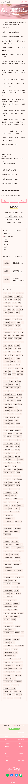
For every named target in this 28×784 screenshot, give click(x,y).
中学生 (11, 195)
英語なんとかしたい (8, 492)
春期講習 (5, 466)
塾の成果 (5, 456)
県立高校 (5, 407)
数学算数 (5, 348)
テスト (14, 351)
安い (16, 378)
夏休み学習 (14, 587)
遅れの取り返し (19, 427)
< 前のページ (5, 200)
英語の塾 (14, 469)
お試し (19, 381)
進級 (4, 378)
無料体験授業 (6, 462)
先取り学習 (6, 387)
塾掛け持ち (13, 400)
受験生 (5, 335)
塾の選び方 (14, 547)
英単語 (5, 355)
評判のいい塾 (6, 489)
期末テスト (16, 345)
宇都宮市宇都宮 (13, 387)
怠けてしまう (6, 554)
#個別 (21, 213)
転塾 (4, 436)
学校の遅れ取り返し (8, 528)
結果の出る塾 (6, 495)
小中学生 (13, 619)
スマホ (18, 361)
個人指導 (20, 410)
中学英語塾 (20, 469)
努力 (23, 391)
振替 (4, 400)
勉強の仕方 (13, 613)
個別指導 (16, 195)
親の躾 (11, 443)
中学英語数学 (6, 642)
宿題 (18, 332)
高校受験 (6, 244)
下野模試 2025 (6, 541)
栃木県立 (5, 404)
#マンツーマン (18, 219)
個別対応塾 (6, 511)
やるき (14, 374)
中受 (13, 449)
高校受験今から (7, 662)
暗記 (9, 355)
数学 (21, 694)
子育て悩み (9, 436)
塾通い (18, 417)
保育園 (5, 338)
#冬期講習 (15, 213)
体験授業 (12, 342)
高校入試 (14, 319)
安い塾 (10, 508)
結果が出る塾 (6, 394)
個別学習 (10, 433)
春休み (18, 322)
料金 (10, 302)
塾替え (22, 371)
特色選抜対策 (6, 671)
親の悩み (18, 525)
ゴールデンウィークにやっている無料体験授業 (13, 544)
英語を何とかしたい (8, 603)
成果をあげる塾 (7, 505)
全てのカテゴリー (8, 233)
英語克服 (17, 449)
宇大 (20, 325)
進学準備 (12, 642)
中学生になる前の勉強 (8, 557)
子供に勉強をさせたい (8, 623)
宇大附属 (12, 358)
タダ (16, 407)
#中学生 (8, 216)
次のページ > (23, 200)
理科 (4, 698)
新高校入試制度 (7, 649)
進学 (8, 378)
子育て (17, 335)
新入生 (5, 374)
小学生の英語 (12, 688)
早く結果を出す (7, 685)
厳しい (19, 387)
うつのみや (11, 325)
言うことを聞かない (18, 436)
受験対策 (11, 296)
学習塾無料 (13, 322)
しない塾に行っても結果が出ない (10, 538)
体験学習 (5, 668)
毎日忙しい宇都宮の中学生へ (9, 174)
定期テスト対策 (11, 427)
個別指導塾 (11, 407)
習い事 (15, 338)
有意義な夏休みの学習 (8, 596)
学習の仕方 (15, 636)
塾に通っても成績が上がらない (10, 570)
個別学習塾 (16, 433)
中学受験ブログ (19, 316)
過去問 (22, 332)
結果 (18, 374)
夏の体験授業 (20, 587)
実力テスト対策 (18, 413)
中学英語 (12, 423)
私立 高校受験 (6, 361)
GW (14, 332)
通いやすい (13, 394)
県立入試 (5, 306)
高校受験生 (14, 505)
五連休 (5, 351)
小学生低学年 (6, 423)
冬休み (5, 368)
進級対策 (5, 482)
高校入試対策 (13, 410)
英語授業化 (10, 338)
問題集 (5, 345)
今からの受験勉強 (18, 681)
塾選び (9, 374)
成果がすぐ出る (15, 685)
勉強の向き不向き (7, 636)
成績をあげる (18, 626)
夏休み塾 (5, 580)
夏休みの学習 (6, 593)
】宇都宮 (20, 319)
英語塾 (21, 355)
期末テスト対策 (10, 413)
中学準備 (5, 453)
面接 (10, 371)
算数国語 (15, 404)
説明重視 (14, 302)
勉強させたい (6, 440)
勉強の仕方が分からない (8, 577)
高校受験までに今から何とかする (10, 606)
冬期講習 (9, 309)
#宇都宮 (9, 223)
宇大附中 (5, 371)
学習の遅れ (6, 531)
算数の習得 (21, 636)
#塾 (14, 223)
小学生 (20, 691)
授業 (17, 694)
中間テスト (10, 345)
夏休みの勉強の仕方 (17, 560)
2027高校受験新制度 (19, 645)
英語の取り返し (19, 665)
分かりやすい (19, 397)
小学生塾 (16, 590)
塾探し (18, 502)
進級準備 (5, 485)
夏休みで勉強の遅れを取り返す (10, 600)
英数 (21, 433)
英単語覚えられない (8, 498)
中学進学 (5, 459)
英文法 (5, 433)
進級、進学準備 (16, 639)
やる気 (21, 368)
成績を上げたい (12, 629)
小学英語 (18, 358)
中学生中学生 (11, 384)
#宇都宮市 (14, 216)
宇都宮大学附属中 (7, 319)
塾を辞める (20, 570)
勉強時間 (18, 423)
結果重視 (5, 302)
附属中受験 (17, 456)
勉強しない (13, 361)
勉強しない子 (17, 443)
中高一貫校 (11, 456)
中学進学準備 (11, 485)
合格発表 (5, 629)
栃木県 (17, 312)
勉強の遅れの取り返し (14, 531)
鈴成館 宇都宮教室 (5, 195)
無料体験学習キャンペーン (9, 665)
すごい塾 (18, 485)
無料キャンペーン (12, 459)
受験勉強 (12, 430)
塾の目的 (14, 466)
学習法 (10, 348)
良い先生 (12, 446)
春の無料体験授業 (7, 639)
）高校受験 (6, 417)
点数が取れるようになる (8, 632)
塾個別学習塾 (11, 312)
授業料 (5, 502)
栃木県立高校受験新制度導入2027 (10, 652)
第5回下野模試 (6, 619)
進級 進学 (13, 671)
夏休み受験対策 (7, 587)
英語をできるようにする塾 (17, 662)
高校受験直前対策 (12, 580)
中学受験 (6, 241)
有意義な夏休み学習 (18, 564)
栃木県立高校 (6, 358)
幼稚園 (22, 335)
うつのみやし (11, 368)
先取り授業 (6, 342)
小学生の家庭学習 (14, 554)
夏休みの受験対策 (7, 560)
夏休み (16, 342)
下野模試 (5, 325)
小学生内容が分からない (8, 675)
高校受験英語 (13, 495)
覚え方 (13, 355)
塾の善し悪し (20, 547)
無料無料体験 (6, 322)
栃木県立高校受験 (7, 534)
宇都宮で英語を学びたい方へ (9, 183)
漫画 (21, 306)
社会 (22, 296)
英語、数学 (6, 616)
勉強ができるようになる (8, 626)
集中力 (5, 427)
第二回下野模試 (14, 609)
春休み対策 (18, 453)
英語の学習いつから (8, 691)
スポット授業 (6, 609)
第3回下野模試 (6, 613)
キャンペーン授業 (16, 583)
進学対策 (20, 479)
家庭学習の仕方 (7, 547)
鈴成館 (19, 348)
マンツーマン (17, 698)
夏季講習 (22, 342)
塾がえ (10, 404)
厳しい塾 (5, 391)
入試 (23, 322)
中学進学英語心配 (17, 528)
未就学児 (5, 312)
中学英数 (15, 492)
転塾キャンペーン (7, 479)
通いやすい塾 (16, 508)
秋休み (9, 351)
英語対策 (11, 482)
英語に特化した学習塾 (8, 515)
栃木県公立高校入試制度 (8, 645)
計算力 (14, 678)
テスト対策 (16, 296)
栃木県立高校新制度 (13, 668)
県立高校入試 (20, 505)
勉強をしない (11, 364)
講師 (4, 694)
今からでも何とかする (8, 681)
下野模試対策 (6, 410)
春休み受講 (12, 472)
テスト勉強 (6, 574)
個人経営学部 (13, 381)
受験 (16, 325)
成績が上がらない (7, 469)
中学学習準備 (11, 453)
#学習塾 (19, 223)
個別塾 (20, 404)
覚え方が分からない (19, 577)
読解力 (17, 541)
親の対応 (5, 364)
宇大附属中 (12, 316)
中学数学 (14, 479)
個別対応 (19, 351)
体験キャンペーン (11, 502)
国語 (17, 293)
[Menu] (25, 2)
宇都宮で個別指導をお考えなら (9, 179)
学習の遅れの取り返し (14, 616)
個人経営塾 (19, 394)
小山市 (21, 309)
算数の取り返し (18, 675)
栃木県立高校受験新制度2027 (9, 655)
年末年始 (18, 364)
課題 (17, 355)
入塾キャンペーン (17, 476)
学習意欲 (5, 420)
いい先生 (17, 446)
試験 (8, 400)
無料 (13, 309)
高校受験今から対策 (8, 567)
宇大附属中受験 (7, 449)
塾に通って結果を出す (8, 551)
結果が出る (17, 391)
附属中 (5, 329)
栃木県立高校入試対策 (8, 590)
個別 (4, 309)
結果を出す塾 (13, 440)
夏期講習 (10, 299)
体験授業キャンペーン (18, 498)
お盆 (4, 413)
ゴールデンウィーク (8, 332)
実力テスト (10, 329)
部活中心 (19, 462)
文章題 (12, 541)
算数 (8, 698)
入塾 (10, 466)
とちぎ (12, 378)
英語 (19, 195)
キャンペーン (6, 381)
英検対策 (15, 691)
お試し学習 (6, 446)
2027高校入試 (14, 649)
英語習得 (12, 593)
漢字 (19, 302)
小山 (17, 309)
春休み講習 (16, 482)
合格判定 (5, 384)
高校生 (20, 338)
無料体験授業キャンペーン (9, 518)
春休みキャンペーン (8, 476)
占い (22, 632)
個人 (21, 329)
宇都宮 (9, 293)
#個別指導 (9, 219)
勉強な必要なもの (13, 574)
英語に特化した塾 (7, 678)
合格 (13, 371)
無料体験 (11, 306)
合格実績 (9, 694)
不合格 (17, 371)
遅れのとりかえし (7, 583)
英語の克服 (6, 688)
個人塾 (16, 368)
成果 (22, 374)
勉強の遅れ (6, 430)
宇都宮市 (15, 299)
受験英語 (19, 400)
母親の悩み (17, 632)
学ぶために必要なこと (18, 551)
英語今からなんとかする (15, 511)
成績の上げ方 (20, 613)
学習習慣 (16, 420)
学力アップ (6, 443)
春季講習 (18, 472)
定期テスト (6, 316)
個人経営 (16, 329)
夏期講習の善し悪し (8, 564)
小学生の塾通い (17, 557)
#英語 (20, 216)
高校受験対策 (20, 459)
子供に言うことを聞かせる (9, 525)
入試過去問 (6, 472)
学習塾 (5, 293)
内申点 (20, 668)
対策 (12, 698)
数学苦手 (5, 397)
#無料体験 (8, 213)
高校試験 (18, 671)
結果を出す (11, 391)
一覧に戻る (14, 200)
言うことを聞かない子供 (8, 521)
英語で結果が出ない (15, 489)
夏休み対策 (18, 593)
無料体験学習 (16, 603)
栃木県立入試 (12, 417)
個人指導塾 (13, 462)
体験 (13, 694)
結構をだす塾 (18, 430)
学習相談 (11, 420)
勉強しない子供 (18, 521)
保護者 (19, 440)
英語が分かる (11, 397)
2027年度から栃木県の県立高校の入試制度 (12, 658)
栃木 (13, 335)
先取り (17, 384)
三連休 (15, 348)
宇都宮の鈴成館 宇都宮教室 (8, 170)
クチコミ (5, 508)
